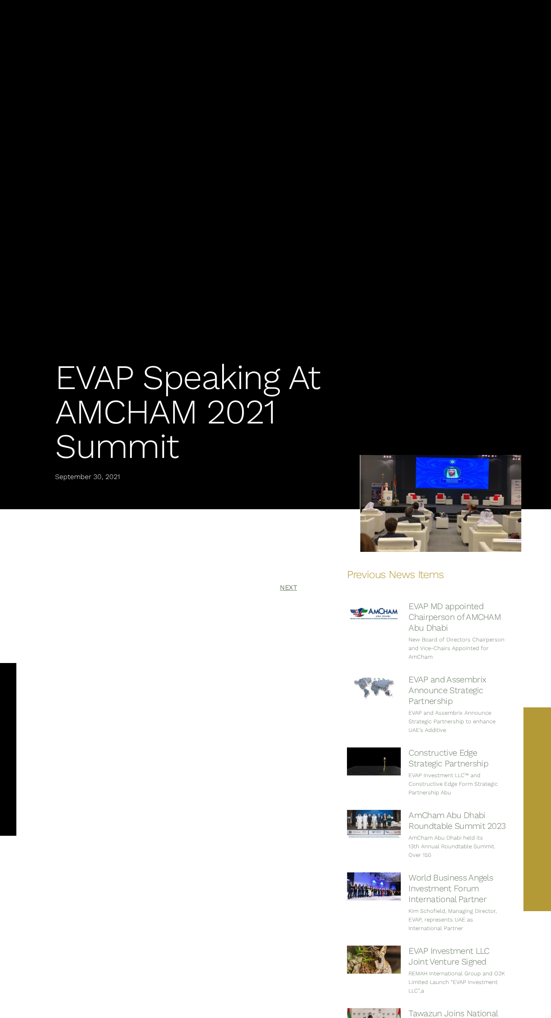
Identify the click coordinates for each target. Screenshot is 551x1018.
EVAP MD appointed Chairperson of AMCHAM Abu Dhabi (455, 617)
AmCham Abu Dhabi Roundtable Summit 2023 (457, 820)
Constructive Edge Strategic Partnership (448, 758)
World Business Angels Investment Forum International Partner (451, 888)
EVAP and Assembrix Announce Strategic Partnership (447, 690)
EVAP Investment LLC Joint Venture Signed (449, 956)
